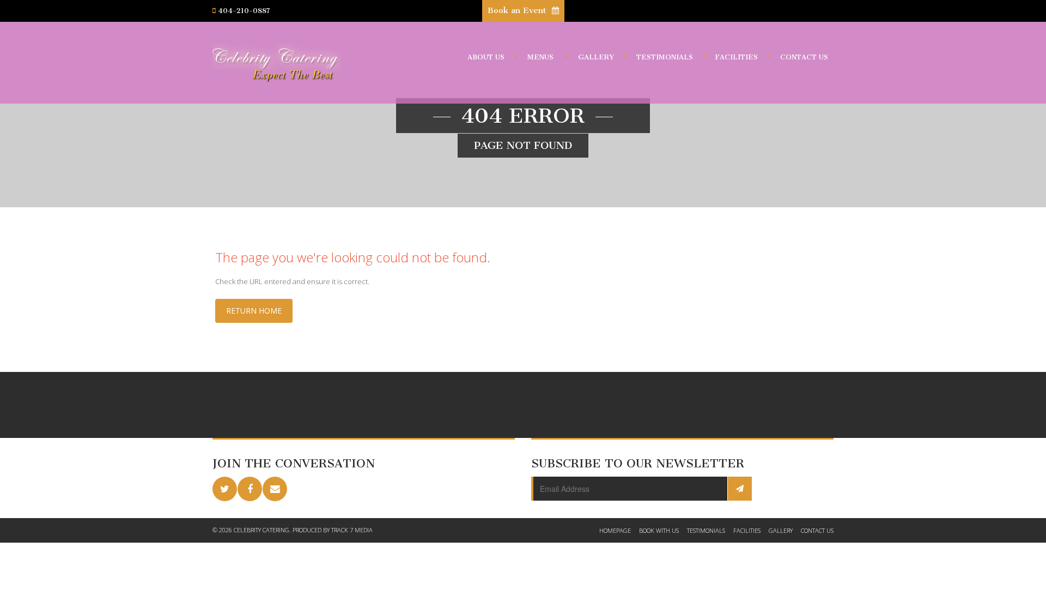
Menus (540, 57)
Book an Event (518, 10)
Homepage (615, 530)
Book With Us (659, 530)
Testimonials (664, 57)
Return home (254, 310)
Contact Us (804, 57)
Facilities (736, 57)
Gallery (596, 57)
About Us (485, 57)
